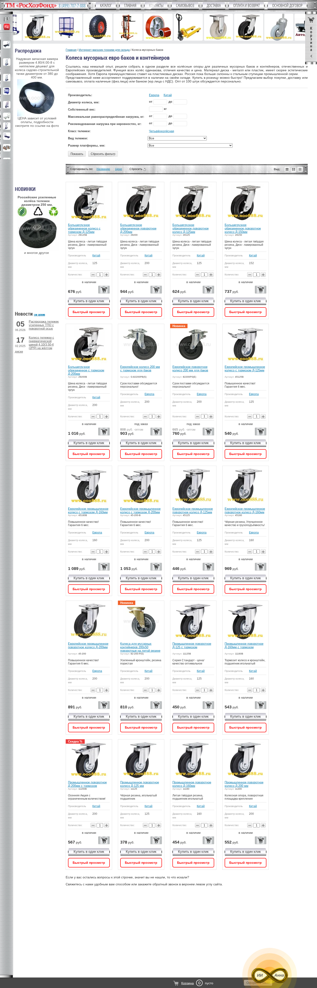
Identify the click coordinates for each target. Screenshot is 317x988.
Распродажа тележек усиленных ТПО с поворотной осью (44, 325)
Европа (154, 95)
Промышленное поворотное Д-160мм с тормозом (244, 645)
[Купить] (104, 290)
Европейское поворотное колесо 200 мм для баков (190, 368)
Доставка (214, 5)
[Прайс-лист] (300, 169)
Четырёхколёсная (161, 131)
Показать (77, 154)
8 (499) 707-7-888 (72, 5)
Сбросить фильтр (103, 154)
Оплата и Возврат (246, 5)
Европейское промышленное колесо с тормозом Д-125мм (245, 368)
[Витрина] (294, 169)
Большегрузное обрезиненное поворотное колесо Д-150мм (243, 228)
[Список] (287, 169)
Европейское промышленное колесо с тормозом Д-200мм (140, 510)
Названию (103, 169)
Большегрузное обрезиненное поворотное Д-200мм (138, 228)
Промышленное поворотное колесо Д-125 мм (139, 784)
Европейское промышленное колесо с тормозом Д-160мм (88, 510)
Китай (168, 95)
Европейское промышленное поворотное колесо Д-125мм (192, 510)
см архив (39, 314)
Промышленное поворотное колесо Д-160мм (191, 784)
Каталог (106, 5)
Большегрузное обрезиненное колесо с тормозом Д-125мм (84, 228)
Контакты (156, 5)
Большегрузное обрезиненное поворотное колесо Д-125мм (190, 228)
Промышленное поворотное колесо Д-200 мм (244, 784)
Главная (130, 5)
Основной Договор (287, 5)
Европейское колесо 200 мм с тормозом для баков (140, 368)
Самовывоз (185, 5)
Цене (118, 169)
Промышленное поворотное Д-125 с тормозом (191, 645)
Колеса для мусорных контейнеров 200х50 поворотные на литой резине (140, 647)
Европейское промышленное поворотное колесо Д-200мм (88, 645)
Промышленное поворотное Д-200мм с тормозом (87, 784)
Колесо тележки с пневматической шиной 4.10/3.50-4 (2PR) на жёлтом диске (34, 344)
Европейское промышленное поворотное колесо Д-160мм (245, 510)
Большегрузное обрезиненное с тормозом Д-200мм (86, 370)
